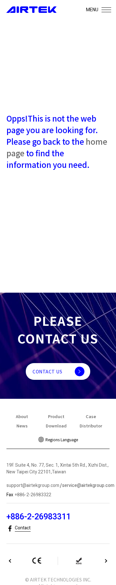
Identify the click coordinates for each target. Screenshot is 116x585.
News (22, 426)
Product (56, 416)
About (22, 416)
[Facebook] (10, 529)
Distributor (91, 426)
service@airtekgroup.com (88, 485)
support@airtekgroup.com (32, 485)
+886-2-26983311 (38, 517)
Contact (23, 528)
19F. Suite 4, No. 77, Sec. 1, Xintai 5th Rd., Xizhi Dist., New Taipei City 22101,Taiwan (57, 468)
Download (56, 426)
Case (91, 416)
